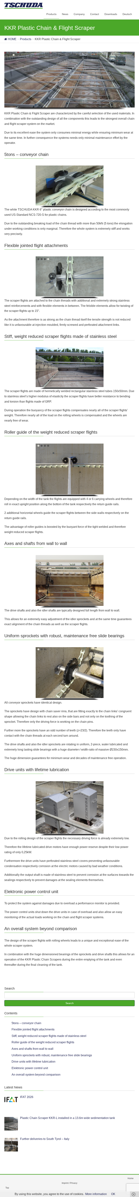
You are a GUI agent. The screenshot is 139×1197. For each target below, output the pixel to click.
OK (113, 1194)
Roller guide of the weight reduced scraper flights (43, 1042)
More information (96, 1194)
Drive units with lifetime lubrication (33, 1061)
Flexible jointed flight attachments (33, 1029)
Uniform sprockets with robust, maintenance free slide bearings (52, 1055)
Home (131, 1178)
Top (7, 1188)
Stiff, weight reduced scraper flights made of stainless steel (49, 1035)
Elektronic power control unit (30, 1068)
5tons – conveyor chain (26, 1023)
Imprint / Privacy (69, 1183)
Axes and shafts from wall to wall (32, 1048)
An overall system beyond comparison (36, 1074)
